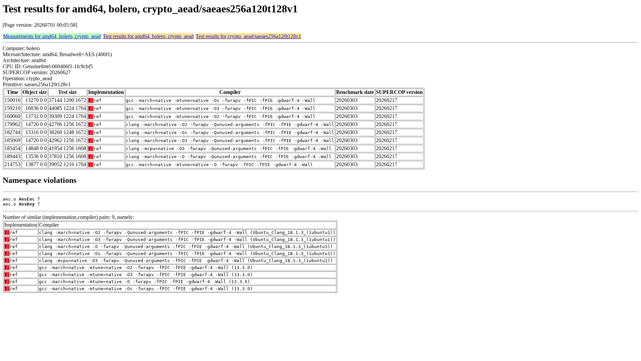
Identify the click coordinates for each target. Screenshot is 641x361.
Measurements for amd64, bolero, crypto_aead (52, 36)
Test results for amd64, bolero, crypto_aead (148, 36)
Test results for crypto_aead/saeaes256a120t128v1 (248, 36)
